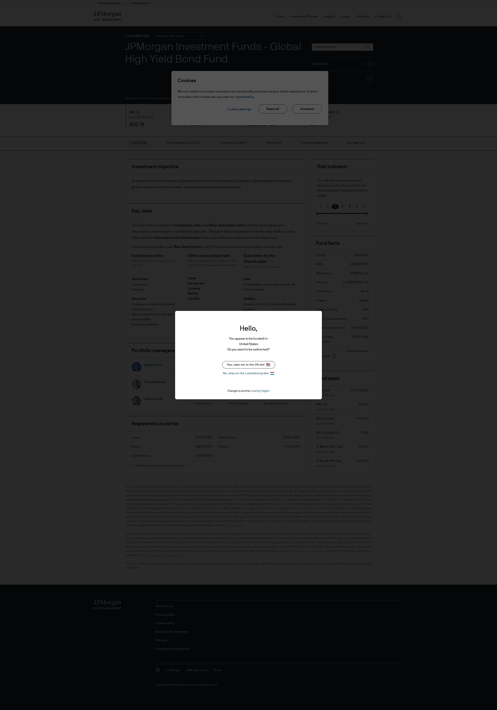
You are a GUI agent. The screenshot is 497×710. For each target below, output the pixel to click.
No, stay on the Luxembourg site (246, 373)
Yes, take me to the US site (246, 364)
